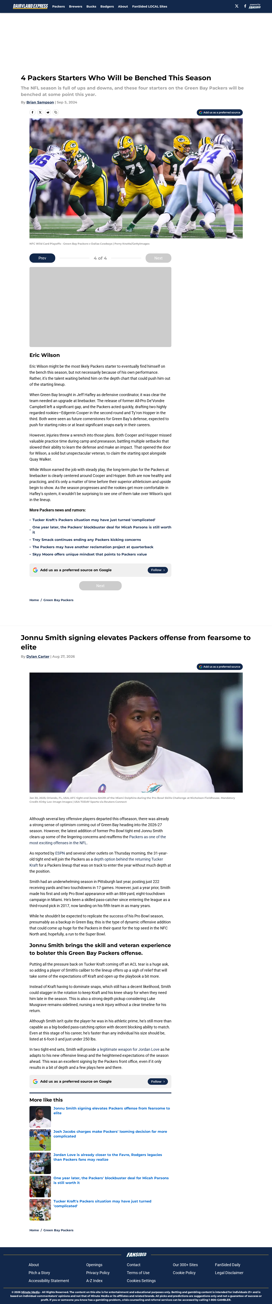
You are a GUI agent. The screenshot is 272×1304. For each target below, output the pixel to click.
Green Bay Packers (58, 600)
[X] (236, 6)
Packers (58, 6)
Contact (133, 1264)
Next (158, 258)
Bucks (91, 6)
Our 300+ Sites (185, 1264)
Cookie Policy (184, 1272)
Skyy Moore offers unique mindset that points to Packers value (89, 554)
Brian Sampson (40, 102)
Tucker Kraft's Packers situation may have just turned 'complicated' (93, 520)
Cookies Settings (141, 1280)
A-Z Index (94, 1280)
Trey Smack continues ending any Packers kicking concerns (86, 540)
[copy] (56, 112)
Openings (94, 1264)
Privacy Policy (98, 1272)
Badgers (107, 6)
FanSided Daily (227, 1264)
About (123, 6)
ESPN (60, 853)
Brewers (75, 6)
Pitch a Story (39, 1272)
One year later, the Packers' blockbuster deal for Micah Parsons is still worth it (101, 529)
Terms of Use (138, 1272)
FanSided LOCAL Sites (149, 6)
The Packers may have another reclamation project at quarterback (92, 547)
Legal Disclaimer (229, 1272)
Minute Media (30, 1292)
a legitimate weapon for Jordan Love (128, 1049)
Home (34, 600)
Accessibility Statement (49, 1280)
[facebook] (245, 6)
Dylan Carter (37, 656)
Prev (42, 258)
